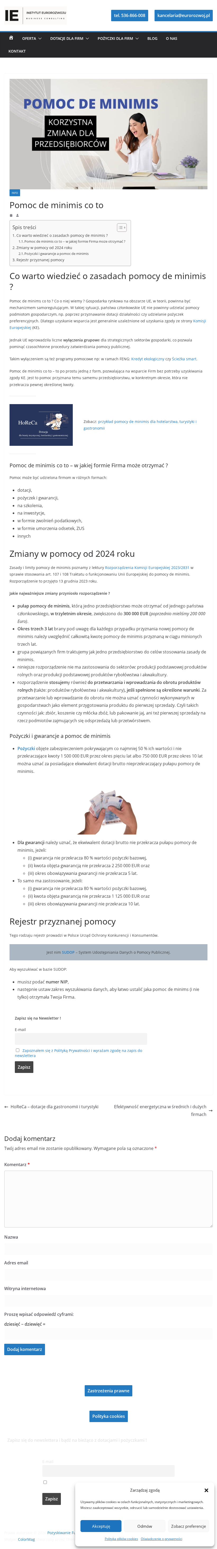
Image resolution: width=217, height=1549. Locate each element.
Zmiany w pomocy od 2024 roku (44, 247)
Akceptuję (101, 1526)
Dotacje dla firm (66, 38)
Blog (152, 38)
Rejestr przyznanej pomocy (40, 259)
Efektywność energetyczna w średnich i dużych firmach (160, 1110)
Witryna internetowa (25, 1288)
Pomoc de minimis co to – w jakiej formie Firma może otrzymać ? (74, 241)
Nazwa (11, 1237)
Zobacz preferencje (188, 1526)
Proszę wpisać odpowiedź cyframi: (39, 1314)
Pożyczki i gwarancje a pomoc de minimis (56, 253)
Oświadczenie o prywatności (161, 1539)
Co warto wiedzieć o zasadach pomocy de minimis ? (62, 235)
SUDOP (68, 952)
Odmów (144, 1526)
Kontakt (17, 51)
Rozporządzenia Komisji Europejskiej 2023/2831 (147, 567)
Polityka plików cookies (121, 1539)
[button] (206, 1490)
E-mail (20, 1029)
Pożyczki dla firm (115, 38)
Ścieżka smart (184, 358)
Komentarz (17, 1164)
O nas (171, 38)
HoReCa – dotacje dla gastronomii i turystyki (54, 1107)
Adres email (16, 1263)
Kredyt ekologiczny (147, 358)
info (15, 193)
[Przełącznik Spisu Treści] (119, 227)
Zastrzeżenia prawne (108, 1391)
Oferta (29, 38)
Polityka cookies (108, 1416)
